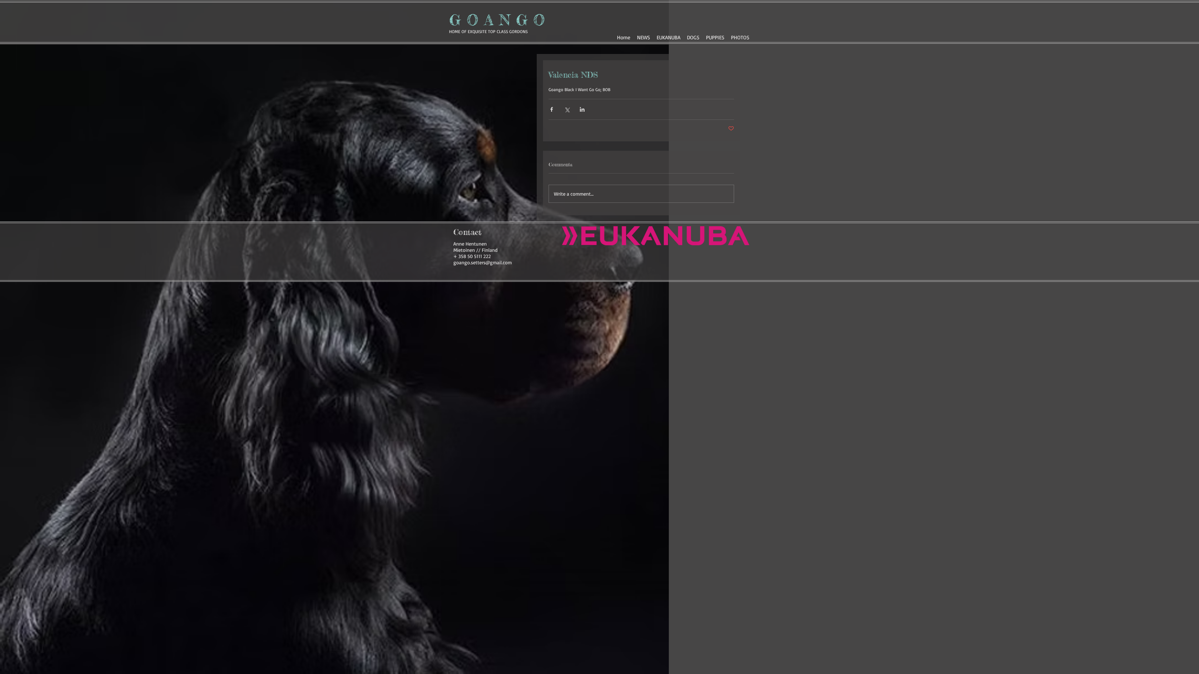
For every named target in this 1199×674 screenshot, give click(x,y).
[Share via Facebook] (552, 109)
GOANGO (500, 20)
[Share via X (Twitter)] (567, 109)
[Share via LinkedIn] (582, 109)
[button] (693, 36)
